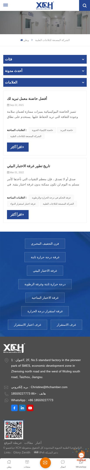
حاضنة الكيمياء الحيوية (42, 130)
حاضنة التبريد (66, 130)
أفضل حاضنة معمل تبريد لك (27, 98)
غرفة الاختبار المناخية (45, 297)
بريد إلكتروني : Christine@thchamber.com (39, 387)
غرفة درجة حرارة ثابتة (45, 257)
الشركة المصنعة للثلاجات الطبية (25, 136)
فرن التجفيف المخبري (45, 243)
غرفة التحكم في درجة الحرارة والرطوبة (51, 197)
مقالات (28, 443)
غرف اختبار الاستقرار (27, 324)
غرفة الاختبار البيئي (45, 270)
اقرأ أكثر (16, 147)
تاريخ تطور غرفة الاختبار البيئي (28, 166)
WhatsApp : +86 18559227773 (32, 400)
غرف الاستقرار (66, 324)
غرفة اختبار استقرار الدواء (23, 203)
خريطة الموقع (13, 443)
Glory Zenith (21, 452)
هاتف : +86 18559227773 (28, 393)
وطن (26, 40)
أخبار (38, 443)
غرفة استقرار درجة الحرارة (45, 311)
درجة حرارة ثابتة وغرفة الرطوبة (45, 284)
